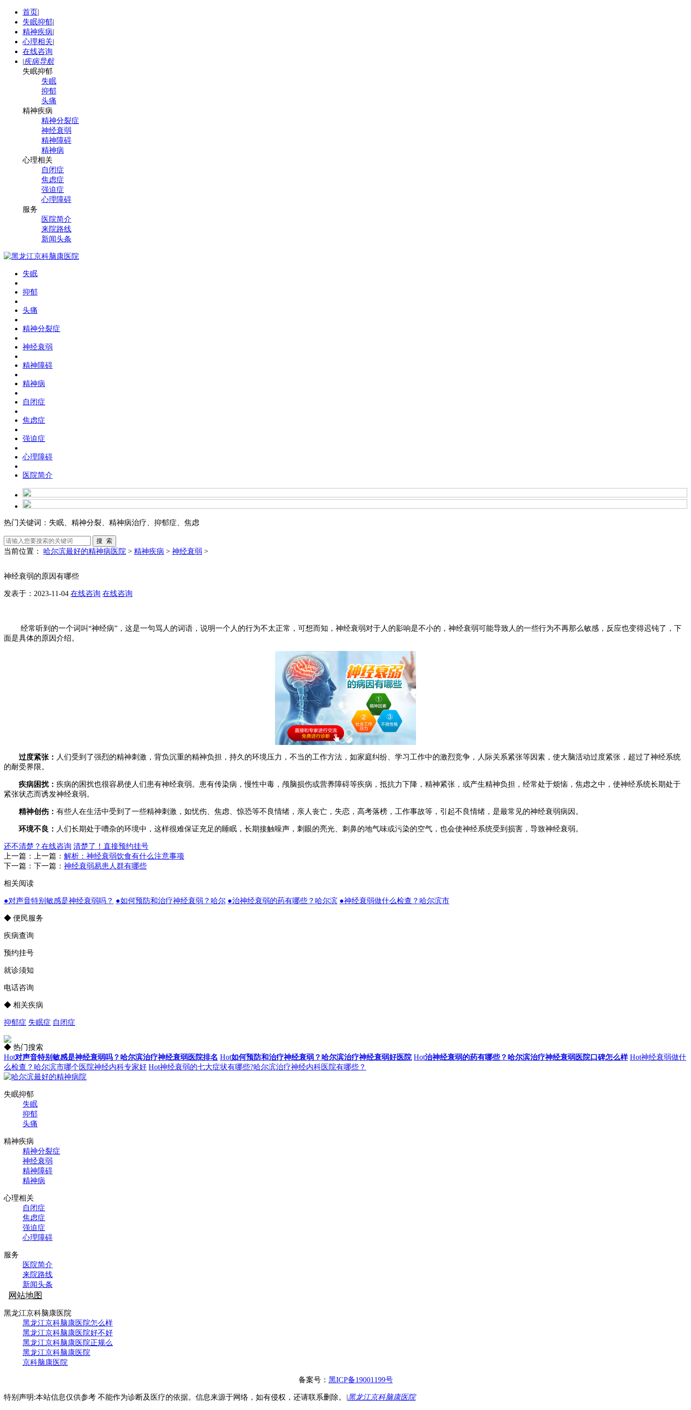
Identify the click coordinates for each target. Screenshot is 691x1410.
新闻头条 (56, 239)
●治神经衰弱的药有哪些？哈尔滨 (283, 901)
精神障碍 (56, 140)
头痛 (48, 101)
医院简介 (56, 219)
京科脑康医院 (45, 1362)
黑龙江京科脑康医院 (56, 1352)
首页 (30, 12)
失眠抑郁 (38, 22)
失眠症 (39, 1022)
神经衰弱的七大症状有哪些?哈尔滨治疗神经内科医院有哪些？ (257, 1067)
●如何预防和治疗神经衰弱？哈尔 (171, 901)
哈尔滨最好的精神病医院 (84, 551)
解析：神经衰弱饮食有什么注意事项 (124, 856)
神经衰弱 (56, 130)
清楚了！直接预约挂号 (111, 846)
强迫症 (52, 190)
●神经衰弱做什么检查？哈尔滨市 (394, 901)
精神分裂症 (60, 120)
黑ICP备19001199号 (361, 1380)
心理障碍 (56, 199)
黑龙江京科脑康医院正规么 (68, 1343)
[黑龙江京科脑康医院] (41, 256)
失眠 (48, 81)
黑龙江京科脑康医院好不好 (68, 1333)
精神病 (52, 150)
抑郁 (48, 91)
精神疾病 (38, 32)
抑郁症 (15, 1022)
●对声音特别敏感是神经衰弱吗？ (59, 901)
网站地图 (25, 1295)
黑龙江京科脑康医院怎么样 (68, 1323)
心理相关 (38, 42)
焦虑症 (52, 180)
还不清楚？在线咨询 (37, 846)
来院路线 (56, 229)
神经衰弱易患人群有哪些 (105, 866)
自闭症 (52, 170)
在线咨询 (38, 51)
